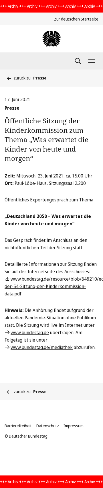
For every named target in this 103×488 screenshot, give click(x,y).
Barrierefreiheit (18, 425)
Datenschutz (47, 425)
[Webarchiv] (51, 39)
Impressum (74, 425)
